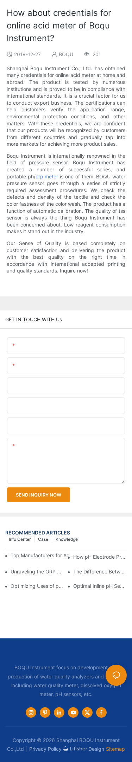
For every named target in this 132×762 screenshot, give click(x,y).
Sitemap (115, 749)
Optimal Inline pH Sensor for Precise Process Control (100, 586)
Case (43, 539)
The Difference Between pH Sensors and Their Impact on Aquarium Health (100, 571)
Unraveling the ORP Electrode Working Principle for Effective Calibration (37, 571)
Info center (20, 539)
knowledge (67, 539)
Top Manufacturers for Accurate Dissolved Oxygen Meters (43, 555)
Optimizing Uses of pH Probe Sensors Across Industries (37, 586)
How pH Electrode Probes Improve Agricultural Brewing (100, 557)
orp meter (47, 176)
